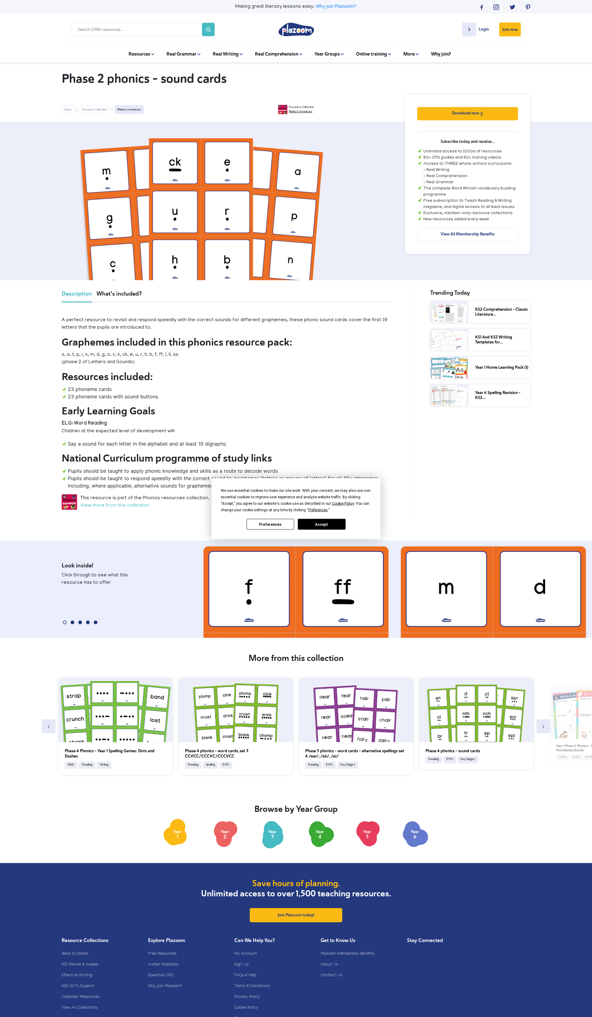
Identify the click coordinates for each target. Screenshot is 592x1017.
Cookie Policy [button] (343, 503)
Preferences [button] (318, 510)
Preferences (270, 524)
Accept (321, 524)
